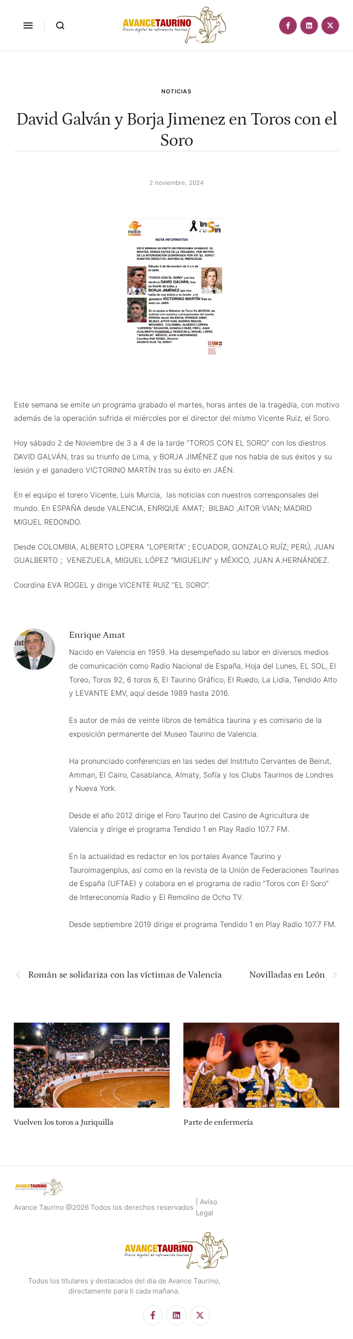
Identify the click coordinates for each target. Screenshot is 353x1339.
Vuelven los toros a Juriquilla (64, 1122)
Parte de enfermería (218, 1122)
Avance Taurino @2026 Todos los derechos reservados (104, 1207)
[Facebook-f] (288, 25)
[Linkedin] (309, 25)
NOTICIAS (176, 91)
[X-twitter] (330, 25)
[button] (28, 25)
